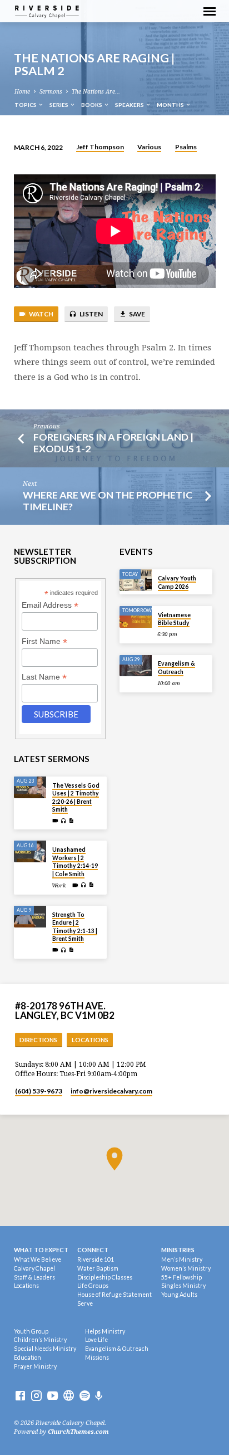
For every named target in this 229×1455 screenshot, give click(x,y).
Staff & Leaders (34, 1277)
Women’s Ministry (186, 1268)
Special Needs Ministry (45, 1348)
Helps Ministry (105, 1331)
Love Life (96, 1339)
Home (22, 92)
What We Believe (37, 1259)
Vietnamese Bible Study (174, 619)
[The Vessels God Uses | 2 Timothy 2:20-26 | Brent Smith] (30, 787)
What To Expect (41, 1249)
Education (27, 1357)
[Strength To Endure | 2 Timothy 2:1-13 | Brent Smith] (30, 916)
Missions (97, 1357)
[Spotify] (84, 1396)
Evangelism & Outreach (176, 667)
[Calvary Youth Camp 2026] (136, 580)
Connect (92, 1249)
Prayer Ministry (35, 1366)
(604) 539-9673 (38, 1091)
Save (136, 314)
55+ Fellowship (181, 1277)
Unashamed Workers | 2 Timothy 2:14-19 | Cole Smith (75, 861)
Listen (90, 314)
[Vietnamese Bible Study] (136, 617)
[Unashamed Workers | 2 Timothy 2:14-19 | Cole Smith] (30, 851)
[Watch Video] (55, 821)
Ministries (178, 1249)
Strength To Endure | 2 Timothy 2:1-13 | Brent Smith (74, 926)
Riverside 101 (95, 1259)
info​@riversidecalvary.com (111, 1091)
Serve (85, 1303)
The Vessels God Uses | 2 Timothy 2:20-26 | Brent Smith (75, 797)
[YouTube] (52, 1396)
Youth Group (31, 1331)
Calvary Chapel (34, 1268)
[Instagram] (36, 1396)
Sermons (50, 92)
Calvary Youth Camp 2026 (177, 582)
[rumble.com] (68, 1396)
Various (149, 147)
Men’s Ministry (181, 1259)
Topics (26, 104)
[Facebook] (20, 1396)
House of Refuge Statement (114, 1294)
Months (171, 104)
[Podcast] (99, 1396)
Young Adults (179, 1294)
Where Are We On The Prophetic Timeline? (107, 500)
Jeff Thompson (100, 147)
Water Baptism (97, 1268)
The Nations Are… (96, 92)
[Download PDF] (71, 821)
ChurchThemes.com (78, 1432)
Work (59, 885)
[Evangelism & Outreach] (136, 666)
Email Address (50, 605)
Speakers (130, 104)
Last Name (44, 677)
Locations (90, 1039)
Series (59, 104)
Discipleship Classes (104, 1277)
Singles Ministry (183, 1285)
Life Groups (92, 1285)
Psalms (186, 147)
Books (92, 104)
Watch (40, 314)
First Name (44, 641)
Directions (38, 1039)
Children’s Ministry (40, 1339)
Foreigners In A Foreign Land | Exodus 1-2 (113, 443)
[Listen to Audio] (64, 821)
